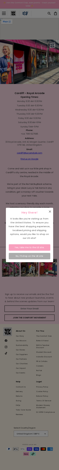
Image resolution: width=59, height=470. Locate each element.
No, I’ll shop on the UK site (29, 256)
